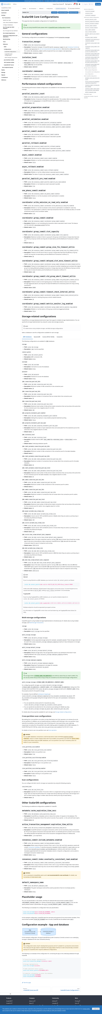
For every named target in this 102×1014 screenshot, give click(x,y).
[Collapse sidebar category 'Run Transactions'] (18, 18)
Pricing (77, 1001)
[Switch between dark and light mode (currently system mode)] (79, 4)
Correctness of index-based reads (32, 877)
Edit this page (27, 982)
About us (31, 1001)
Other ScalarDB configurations (90, 76)
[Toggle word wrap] (75, 603)
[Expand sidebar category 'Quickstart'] (18, 13)
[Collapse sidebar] (10, 993)
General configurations (89, 9)
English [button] (69, 4)
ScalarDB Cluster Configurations (57, 27)
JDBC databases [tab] (27, 337)
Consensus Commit (73, 47)
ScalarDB (8, 1001)
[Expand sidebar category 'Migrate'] (18, 75)
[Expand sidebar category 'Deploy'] (18, 70)
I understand (96, 1008)
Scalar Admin (52, 947)
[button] (11, 27)
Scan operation (53, 730)
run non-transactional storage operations (50, 49)
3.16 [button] (14, 4)
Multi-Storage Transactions (36, 622)
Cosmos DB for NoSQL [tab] (48, 337)
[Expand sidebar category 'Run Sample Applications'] (18, 33)
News (30, 1003)
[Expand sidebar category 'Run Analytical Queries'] (18, 67)
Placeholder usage (88, 94)
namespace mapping (43, 694)
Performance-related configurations (91, 17)
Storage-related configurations (63, 712)
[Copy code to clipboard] (78, 584)
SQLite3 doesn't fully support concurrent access (51, 588)
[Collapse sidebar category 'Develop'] (18, 15)
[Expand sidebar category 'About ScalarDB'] (18, 10)
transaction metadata (34, 847)
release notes (74, 1)
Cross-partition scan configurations (92, 72)
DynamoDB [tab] (37, 337)
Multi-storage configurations (55, 328)
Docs (76, 1003)
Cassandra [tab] (60, 337)
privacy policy (86, 1009)
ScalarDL (8, 1003)
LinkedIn (54, 1003)
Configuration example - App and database (91, 97)
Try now (98, 4)
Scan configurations (89, 74)
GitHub (54, 1001)
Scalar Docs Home (57, 4)
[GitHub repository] (76, 4)
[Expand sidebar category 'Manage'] (18, 72)
